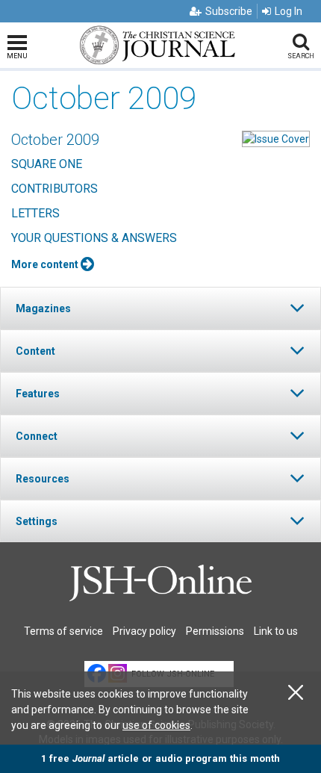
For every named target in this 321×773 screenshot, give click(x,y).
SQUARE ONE (46, 164)
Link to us (276, 631)
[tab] (160, 308)
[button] (160, 308)
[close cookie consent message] (296, 692)
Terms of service (63, 631)
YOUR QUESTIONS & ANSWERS (94, 238)
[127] (276, 138)
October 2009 (55, 140)
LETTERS (35, 213)
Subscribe (228, 11)
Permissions (215, 631)
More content (46, 264)
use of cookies (156, 725)
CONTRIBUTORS (54, 188)
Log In (288, 11)
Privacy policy (144, 631)
